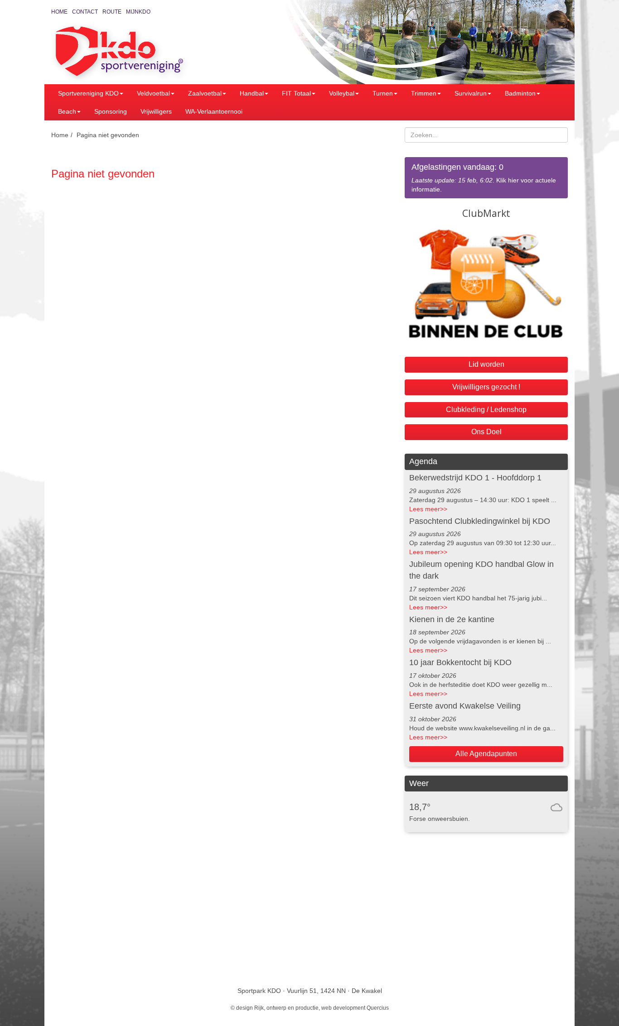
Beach (67, 111)
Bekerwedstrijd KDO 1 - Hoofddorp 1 (475, 477)
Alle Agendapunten (486, 754)
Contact (85, 12)
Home (59, 12)
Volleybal (341, 93)
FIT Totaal (296, 93)
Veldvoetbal (153, 93)
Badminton (520, 93)
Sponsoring (110, 111)
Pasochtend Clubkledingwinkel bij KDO (479, 521)
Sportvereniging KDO (88, 93)
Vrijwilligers (156, 111)
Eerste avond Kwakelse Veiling (465, 705)
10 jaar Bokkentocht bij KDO (460, 662)
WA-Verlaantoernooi (213, 111)
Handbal (252, 93)
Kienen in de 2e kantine (451, 619)
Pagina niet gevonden (108, 135)
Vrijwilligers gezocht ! (486, 387)
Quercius (378, 1008)
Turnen (382, 93)
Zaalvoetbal (205, 93)
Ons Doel (486, 432)
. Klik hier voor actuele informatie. (483, 178)
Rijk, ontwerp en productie (286, 1008)
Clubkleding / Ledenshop (486, 409)
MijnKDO (138, 12)
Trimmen (423, 93)
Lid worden (486, 364)
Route (111, 12)
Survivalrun (471, 93)
